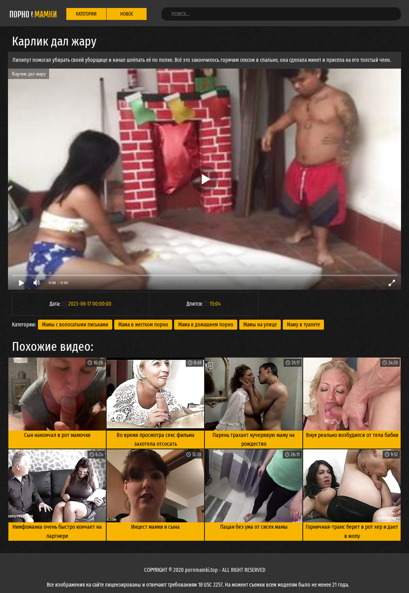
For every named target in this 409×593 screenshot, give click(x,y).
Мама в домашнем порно (205, 324)
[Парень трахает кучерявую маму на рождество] (253, 394)
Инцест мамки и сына (155, 526)
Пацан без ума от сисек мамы (254, 526)
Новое (126, 14)
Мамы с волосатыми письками (75, 324)
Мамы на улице (260, 324)
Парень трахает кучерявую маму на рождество (253, 439)
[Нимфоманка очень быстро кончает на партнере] (57, 485)
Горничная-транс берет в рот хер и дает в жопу (352, 531)
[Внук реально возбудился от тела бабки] (352, 394)
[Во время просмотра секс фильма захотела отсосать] (155, 394)
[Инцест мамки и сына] (155, 485)
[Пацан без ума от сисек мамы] (253, 485)
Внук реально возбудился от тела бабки (352, 435)
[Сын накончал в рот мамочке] (57, 394)
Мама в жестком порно (143, 324)
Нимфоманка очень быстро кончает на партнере (57, 531)
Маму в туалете (303, 324)
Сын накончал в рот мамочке (57, 435)
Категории (86, 14)
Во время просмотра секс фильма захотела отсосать (156, 439)
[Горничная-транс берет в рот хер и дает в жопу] (352, 485)
